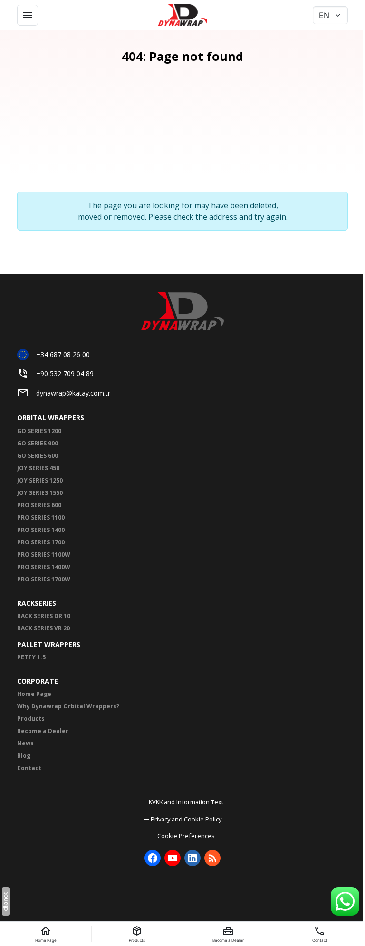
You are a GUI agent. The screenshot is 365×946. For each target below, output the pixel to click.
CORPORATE (37, 680)
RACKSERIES (36, 603)
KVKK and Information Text (186, 802)
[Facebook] (152, 858)
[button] (183, 836)
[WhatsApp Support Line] (345, 901)
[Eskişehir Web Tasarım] (6, 901)
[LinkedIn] (192, 858)
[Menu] (27, 15)
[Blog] (212, 858)
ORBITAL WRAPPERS (50, 417)
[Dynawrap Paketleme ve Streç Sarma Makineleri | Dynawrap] (182, 15)
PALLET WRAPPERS (48, 644)
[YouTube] (172, 858)
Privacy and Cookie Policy (186, 819)
